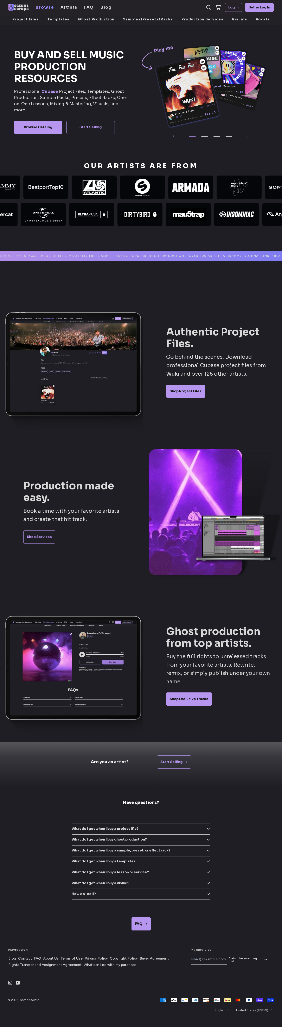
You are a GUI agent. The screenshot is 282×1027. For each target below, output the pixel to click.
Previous (173, 136)
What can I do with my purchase (110, 965)
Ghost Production (96, 19)
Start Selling (90, 127)
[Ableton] (204, 68)
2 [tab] (204, 136)
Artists (68, 7)
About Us (51, 958)
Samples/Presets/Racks (148, 19)
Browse (45, 7)
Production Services (202, 19)
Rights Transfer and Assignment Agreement (45, 965)
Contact (25, 958)
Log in (233, 7)
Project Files (25, 19)
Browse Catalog (38, 127)
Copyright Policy (124, 958)
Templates (58, 19)
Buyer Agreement (154, 958)
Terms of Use (72, 958)
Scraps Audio (29, 1000)
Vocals (263, 19)
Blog (106, 7)
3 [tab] (216, 136)
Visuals (239, 19)
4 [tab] (228, 136)
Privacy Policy (96, 958)
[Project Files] (202, 61)
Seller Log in (259, 7)
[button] (208, 7)
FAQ (89, 7)
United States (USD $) (252, 1010)
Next (248, 136)
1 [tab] (192, 136)
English (220, 1010)
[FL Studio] (243, 59)
